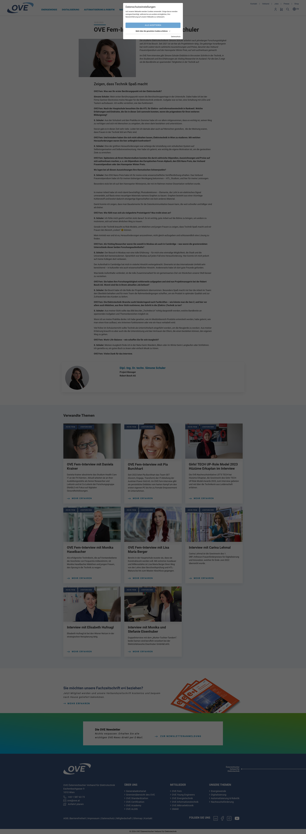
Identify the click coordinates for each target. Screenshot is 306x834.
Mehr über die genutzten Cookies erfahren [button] (152, 31)
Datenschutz (175, 37)
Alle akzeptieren (153, 25)
